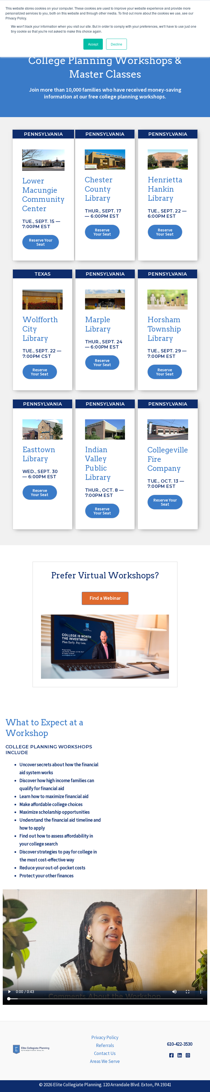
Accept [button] (93, 44)
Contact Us (105, 1053)
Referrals (105, 1045)
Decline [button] (116, 44)
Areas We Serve (105, 1061)
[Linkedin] (179, 1055)
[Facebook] (171, 1055)
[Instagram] (187, 1055)
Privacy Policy (104, 1037)
